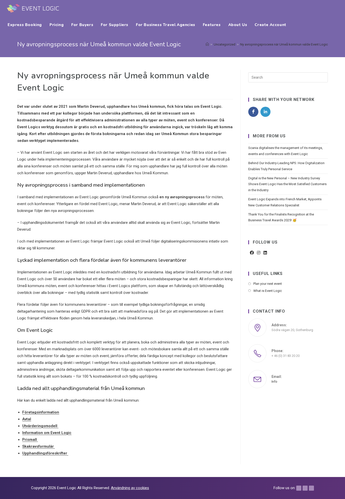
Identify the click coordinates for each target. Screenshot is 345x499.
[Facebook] (252, 253)
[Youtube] (311, 488)
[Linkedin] (305, 488)
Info (274, 381)
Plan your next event (267, 284)
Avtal (26, 419)
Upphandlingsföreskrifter (45, 453)
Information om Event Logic (46, 432)
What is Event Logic (267, 291)
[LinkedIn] (265, 253)
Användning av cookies (130, 488)
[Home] (207, 44)
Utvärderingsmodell (40, 426)
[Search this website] (288, 77)
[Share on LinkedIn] (265, 112)
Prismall (30, 439)
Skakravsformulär (38, 446)
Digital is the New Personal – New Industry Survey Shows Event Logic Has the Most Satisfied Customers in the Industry (287, 184)
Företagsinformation (40, 412)
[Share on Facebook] (253, 112)
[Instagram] (258, 253)
